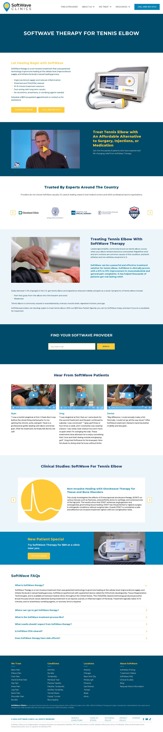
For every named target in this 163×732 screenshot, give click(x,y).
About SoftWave (128, 663)
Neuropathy (52, 700)
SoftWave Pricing (127, 670)
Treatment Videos (128, 673)
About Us (87, 7)
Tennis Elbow (53, 693)
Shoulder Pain (17, 696)
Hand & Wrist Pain (19, 680)
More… (87, 696)
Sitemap (136, 718)
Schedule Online (24, 110)
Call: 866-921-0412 (51, 110)
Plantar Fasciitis (54, 683)
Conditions (53, 663)
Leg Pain (15, 690)
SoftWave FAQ (126, 676)
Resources (121, 7)
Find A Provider (69, 7)
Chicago (87, 673)
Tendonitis (52, 676)
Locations (89, 663)
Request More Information (132, 686)
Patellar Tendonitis (55, 686)
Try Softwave (39, 556)
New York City (90, 676)
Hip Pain (15, 683)
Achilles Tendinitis (55, 690)
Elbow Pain (16, 673)
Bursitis (14, 700)
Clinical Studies (126, 680)
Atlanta (87, 670)
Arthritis (50, 670)
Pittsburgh (88, 680)
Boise (86, 693)
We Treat (104, 7)
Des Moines (89, 686)
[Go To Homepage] (17, 7)
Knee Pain (15, 686)
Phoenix (87, 683)
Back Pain (15, 670)
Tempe (87, 690)
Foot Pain (15, 676)
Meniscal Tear (53, 680)
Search (106, 346)
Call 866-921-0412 (147, 7)
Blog (122, 683)
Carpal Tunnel (53, 696)
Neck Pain (15, 693)
